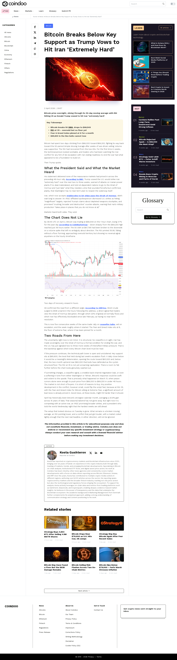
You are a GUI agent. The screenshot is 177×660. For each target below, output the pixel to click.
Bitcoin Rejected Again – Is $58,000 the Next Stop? (148, 141)
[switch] (173, 4)
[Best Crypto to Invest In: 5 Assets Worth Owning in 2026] (141, 91)
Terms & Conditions (73, 623)
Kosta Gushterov (73, 452)
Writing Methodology (74, 637)
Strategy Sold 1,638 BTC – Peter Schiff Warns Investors (148, 159)
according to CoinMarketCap (73, 225)
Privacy (91, 657)
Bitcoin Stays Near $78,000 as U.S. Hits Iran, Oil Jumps (82, 536)
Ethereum (8, 59)
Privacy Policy (71, 619)
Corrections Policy (73, 632)
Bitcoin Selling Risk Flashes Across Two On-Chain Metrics (84, 567)
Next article (83, 591)
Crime (6, 50)
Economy (8, 55)
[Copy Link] (35, 48)
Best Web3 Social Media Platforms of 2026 (159, 60)
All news (7, 32)
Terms (99, 657)
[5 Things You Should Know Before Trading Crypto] (141, 77)
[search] (163, 3)
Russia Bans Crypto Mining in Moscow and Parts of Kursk (148, 176)
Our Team (69, 614)
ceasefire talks (107, 324)
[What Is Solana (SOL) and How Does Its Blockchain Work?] (141, 47)
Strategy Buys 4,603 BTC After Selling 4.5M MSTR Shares (55, 534)
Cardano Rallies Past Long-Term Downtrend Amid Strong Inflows (149, 123)
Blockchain (8, 46)
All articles (164, 28)
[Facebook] (35, 27)
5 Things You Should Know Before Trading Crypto (160, 75)
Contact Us (98, 610)
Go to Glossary (152, 217)
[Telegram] (35, 43)
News (15, 16)
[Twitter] (35, 32)
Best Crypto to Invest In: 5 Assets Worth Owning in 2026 (160, 89)
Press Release (44, 632)
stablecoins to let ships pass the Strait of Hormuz (91, 196)
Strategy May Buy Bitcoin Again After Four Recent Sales (111, 536)
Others (7, 68)
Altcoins (7, 37)
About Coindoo (72, 610)
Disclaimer (70, 641)
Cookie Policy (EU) (73, 646)
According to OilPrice (95, 308)
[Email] (35, 54)
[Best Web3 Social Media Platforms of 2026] (141, 62)
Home (35, 16)
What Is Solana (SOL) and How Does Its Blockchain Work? (160, 45)
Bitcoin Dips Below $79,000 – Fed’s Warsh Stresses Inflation (110, 567)
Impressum (70, 628)
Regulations (9, 72)
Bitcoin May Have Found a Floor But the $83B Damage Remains (56, 567)
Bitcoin (7, 41)
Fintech (7, 64)
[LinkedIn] (35, 38)
